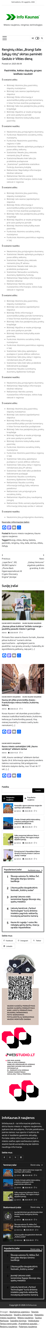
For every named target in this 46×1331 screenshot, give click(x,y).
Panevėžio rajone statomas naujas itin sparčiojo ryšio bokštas (28, 806)
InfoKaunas (31, 1305)
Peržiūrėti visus (34, 870)
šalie (27, 543)
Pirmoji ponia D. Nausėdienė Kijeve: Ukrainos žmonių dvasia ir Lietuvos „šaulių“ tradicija (27, 853)
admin (4, 632)
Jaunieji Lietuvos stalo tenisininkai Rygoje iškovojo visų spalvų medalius (25, 899)
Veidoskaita (33, 1320)
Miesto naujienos (25, 1317)
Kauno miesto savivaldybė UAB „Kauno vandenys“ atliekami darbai (20, 747)
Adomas (19, 1230)
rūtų (22, 543)
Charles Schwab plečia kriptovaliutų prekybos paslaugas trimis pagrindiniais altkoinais (27, 821)
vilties (40, 543)
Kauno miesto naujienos (22, 533)
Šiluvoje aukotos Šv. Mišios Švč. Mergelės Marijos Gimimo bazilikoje (25, 879)
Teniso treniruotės (8, 1323)
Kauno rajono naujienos (31, 623)
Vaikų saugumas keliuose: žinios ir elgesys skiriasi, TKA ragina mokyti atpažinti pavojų (26, 837)
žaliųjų (5, 546)
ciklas (18, 540)
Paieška (5, 786)
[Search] (41, 38)
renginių (15, 543)
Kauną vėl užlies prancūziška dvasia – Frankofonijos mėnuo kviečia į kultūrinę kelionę (20, 702)
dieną (25, 540)
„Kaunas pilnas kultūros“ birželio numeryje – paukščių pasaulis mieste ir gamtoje (22, 627)
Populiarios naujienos (31, 798)
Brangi (12, 540)
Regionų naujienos (8, 1326)
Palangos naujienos (28, 1326)
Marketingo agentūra (20, 1311)
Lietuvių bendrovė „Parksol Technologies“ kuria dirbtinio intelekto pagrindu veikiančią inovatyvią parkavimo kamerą (24, 912)
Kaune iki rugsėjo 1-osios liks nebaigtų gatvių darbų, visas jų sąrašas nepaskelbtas (25, 925)
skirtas (33, 543)
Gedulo (32, 540)
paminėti (6, 543)
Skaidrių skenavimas (23, 1314)
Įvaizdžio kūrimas (18, 1320)
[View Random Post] (32, 38)
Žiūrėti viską (35, 1165)
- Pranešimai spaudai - (28, 1323)
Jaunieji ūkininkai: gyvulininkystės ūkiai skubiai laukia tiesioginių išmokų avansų (28, 1214)
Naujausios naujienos (10, 798)
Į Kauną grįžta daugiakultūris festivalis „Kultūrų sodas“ (24, 889)
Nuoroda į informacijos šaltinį (15, 522)
